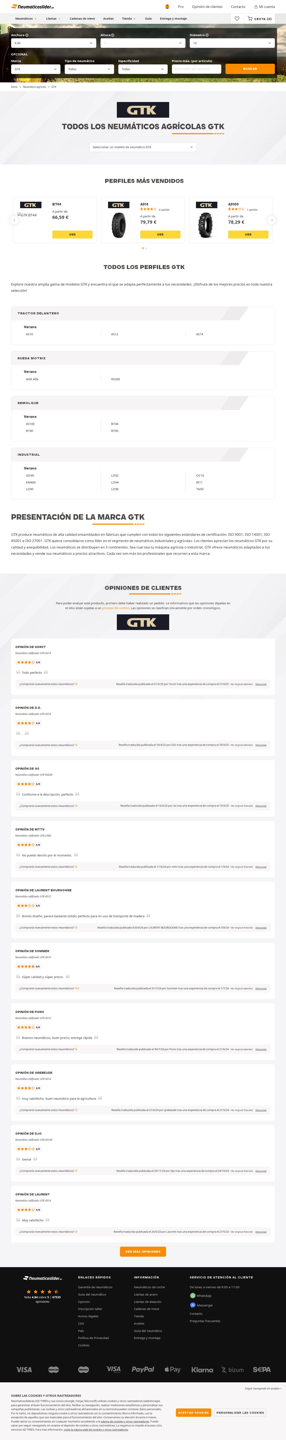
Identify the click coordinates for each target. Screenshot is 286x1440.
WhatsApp (204, 1295)
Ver (72, 234)
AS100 (30, 424)
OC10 (200, 475)
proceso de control (115, 608)
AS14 (199, 334)
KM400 (31, 482)
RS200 (115, 379)
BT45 (114, 431)
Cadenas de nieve (82, 18)
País (81, 1331)
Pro (181, 6)
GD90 (30, 475)
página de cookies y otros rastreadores (125, 1421)
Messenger (205, 1305)
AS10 (29, 334)
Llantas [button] (51, 18)
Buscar (250, 69)
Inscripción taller (90, 1309)
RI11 (199, 482)
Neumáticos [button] (24, 18)
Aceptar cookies (193, 1412)
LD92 (115, 475)
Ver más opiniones (143, 1252)
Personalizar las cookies (240, 1412)
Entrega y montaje (173, 18)
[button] (242, 684)
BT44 (114, 424)
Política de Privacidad (93, 1338)
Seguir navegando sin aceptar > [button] (263, 1388)
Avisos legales (88, 1316)
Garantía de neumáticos (95, 1287)
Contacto (238, 6)
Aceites (108, 18)
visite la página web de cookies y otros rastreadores (96, 1429)
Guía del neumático (92, 1294)
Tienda (127, 18)
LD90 (29, 489)
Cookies (83, 1345)
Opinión (84, 1302)
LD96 (115, 489)
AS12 (114, 334)
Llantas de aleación (147, 1302)
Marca (16, 61)
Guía (148, 18)
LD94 (115, 482)
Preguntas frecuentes (205, 1321)
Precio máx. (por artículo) (192, 61)
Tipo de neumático (79, 61)
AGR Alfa (32, 379)
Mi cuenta (267, 6)
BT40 (29, 431)
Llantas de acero (145, 1294)
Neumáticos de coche (149, 1287)
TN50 (200, 489)
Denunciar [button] (261, 684)
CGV (81, 1323)
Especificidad (128, 61)
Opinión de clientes (207, 6)
